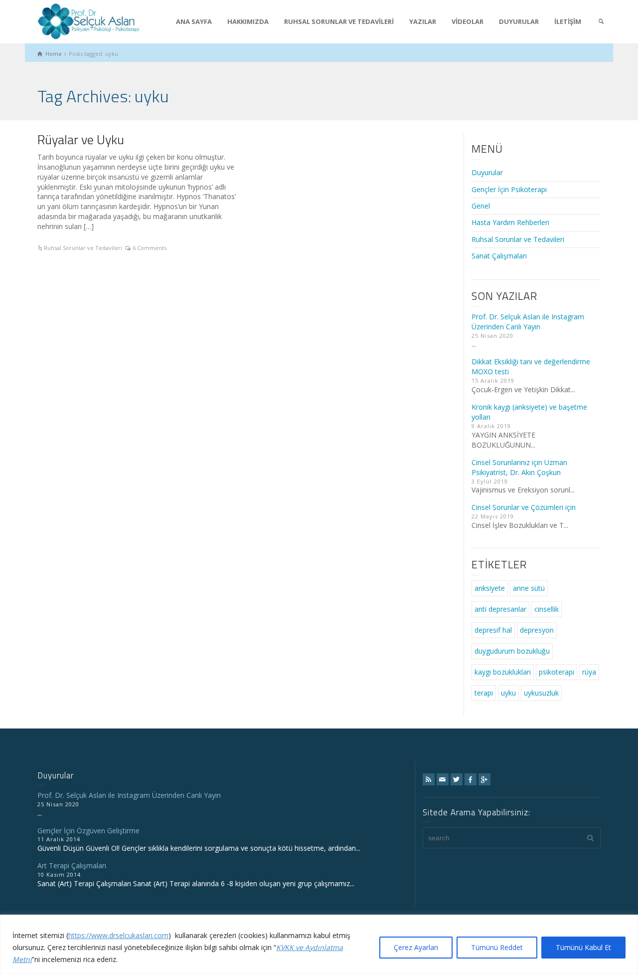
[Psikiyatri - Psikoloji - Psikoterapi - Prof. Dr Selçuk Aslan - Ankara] (89, 20)
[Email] (443, 779)
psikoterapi (556, 672)
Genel (481, 206)
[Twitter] (457, 779)
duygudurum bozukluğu (512, 651)
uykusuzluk (541, 693)
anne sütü (529, 588)
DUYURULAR (519, 21)
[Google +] (484, 779)
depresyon (537, 630)
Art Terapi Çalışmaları (71, 865)
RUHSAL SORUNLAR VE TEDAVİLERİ (339, 21)
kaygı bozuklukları (503, 672)
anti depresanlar (500, 609)
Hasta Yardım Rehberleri (510, 222)
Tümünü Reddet (497, 947)
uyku (508, 693)
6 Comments (149, 247)
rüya (589, 672)
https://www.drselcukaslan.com (118, 935)
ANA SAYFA (194, 21)
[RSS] (429, 779)
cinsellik (546, 609)
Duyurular (487, 172)
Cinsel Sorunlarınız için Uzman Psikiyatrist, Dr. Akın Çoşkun (519, 467)
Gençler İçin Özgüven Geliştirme (88, 830)
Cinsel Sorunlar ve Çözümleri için (524, 507)
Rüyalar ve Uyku (80, 139)
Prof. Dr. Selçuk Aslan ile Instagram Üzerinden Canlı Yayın (528, 321)
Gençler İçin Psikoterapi (509, 189)
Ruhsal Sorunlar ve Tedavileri (83, 247)
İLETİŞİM (567, 21)
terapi (484, 693)
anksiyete (490, 588)
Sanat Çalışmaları (499, 255)
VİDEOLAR (467, 21)
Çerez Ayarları (416, 947)
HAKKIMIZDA (248, 21)
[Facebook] (471, 779)
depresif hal (493, 630)
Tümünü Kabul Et (583, 947)
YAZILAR (422, 21)
